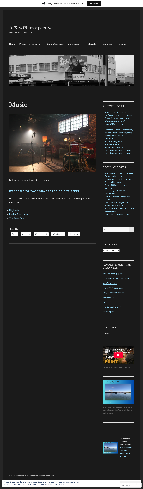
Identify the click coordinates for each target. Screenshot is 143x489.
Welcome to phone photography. (119, 132)
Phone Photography (29, 43)
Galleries (107, 43)
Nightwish (14, 210)
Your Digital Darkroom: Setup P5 (118, 153)
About (122, 43)
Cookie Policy (58, 484)
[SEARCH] (131, 229)
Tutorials (91, 43)
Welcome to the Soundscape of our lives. (45, 191)
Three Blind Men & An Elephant (116, 278)
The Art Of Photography (113, 288)
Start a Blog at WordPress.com (41, 475)
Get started (94, 3)
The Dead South (17, 218)
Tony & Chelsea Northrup (113, 292)
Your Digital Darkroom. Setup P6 (118, 150)
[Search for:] (116, 229)
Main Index (73, 43)
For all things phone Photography (119, 129)
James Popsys (108, 311)
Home (12, 43)
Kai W (105, 302)
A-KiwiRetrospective (31, 27)
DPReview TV (108, 297)
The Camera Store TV (112, 307)
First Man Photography (112, 273)
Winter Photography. (113, 141)
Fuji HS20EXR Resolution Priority (118, 214)
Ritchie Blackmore (18, 214)
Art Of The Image (110, 283)
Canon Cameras (55, 43)
